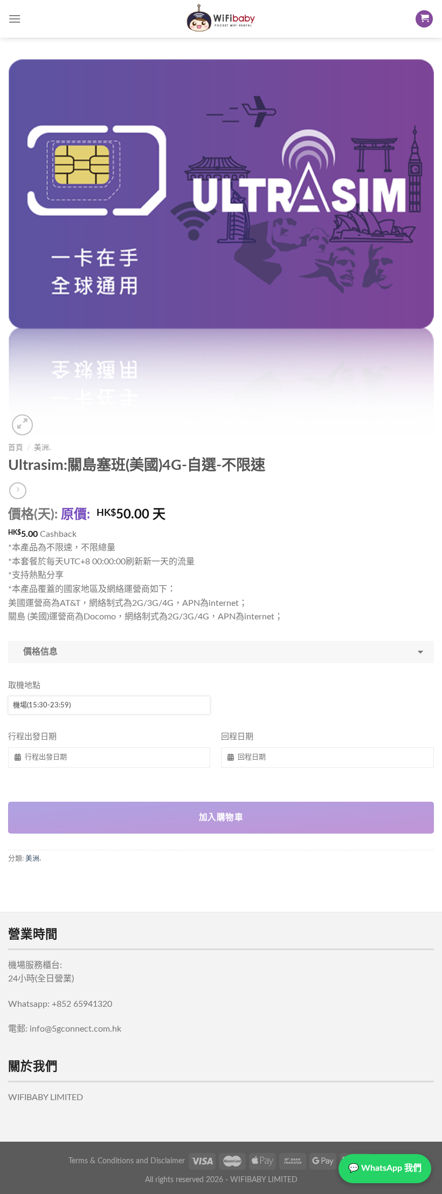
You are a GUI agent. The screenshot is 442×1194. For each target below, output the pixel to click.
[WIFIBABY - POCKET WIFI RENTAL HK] (221, 19)
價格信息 (38, 651)
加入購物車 (221, 818)
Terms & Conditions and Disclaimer (126, 1161)
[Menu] (14, 18)
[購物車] (424, 19)
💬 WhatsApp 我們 (385, 1168)
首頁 (15, 448)
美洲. (42, 448)
